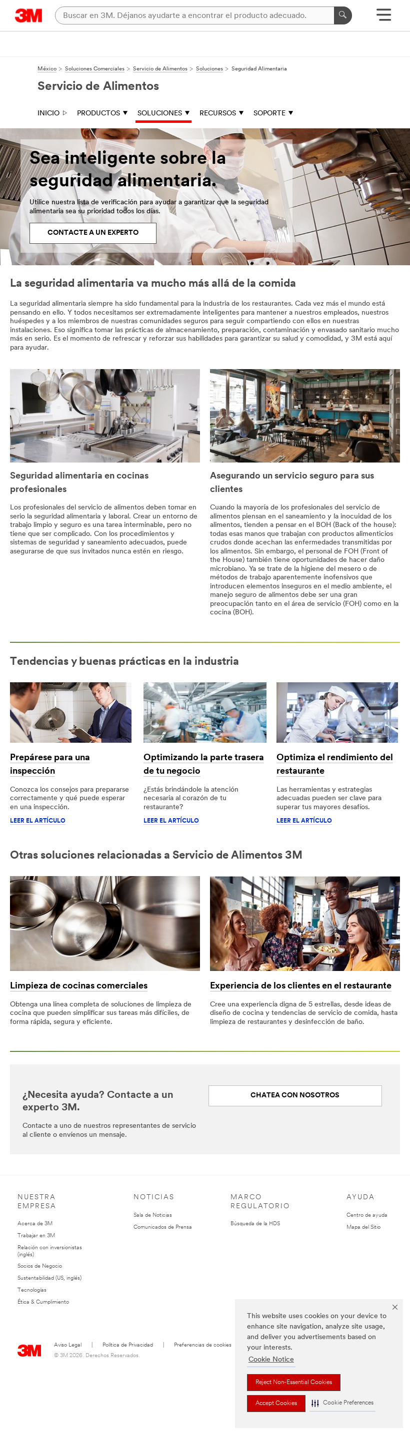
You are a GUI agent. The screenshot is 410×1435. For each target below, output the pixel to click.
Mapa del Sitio (363, 1227)
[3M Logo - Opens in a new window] (28, 15)
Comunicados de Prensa (163, 1227)
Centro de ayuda (367, 1215)
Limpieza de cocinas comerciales (79, 986)
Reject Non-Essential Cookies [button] (294, 1383)
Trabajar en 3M (36, 1236)
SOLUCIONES (160, 113)
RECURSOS (218, 113)
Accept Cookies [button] (276, 1404)
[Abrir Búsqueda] (383, 18)
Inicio (49, 113)
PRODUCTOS (98, 113)
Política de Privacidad (127, 1345)
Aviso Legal (68, 1345)
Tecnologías (32, 1290)
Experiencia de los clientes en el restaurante (301, 986)
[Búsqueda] (343, 15)
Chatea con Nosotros (295, 1095)
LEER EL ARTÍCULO (38, 821)
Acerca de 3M (35, 1224)
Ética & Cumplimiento (43, 1302)
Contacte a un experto (93, 233)
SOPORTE (270, 113)
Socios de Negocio (40, 1266)
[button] (343, 1403)
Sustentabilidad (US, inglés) (50, 1278)
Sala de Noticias (153, 1215)
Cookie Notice (271, 1360)
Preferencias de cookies (203, 1345)
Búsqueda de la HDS (255, 1224)
